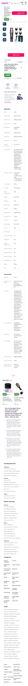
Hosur (17, 627)
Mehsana (10, 640)
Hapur (5, 627)
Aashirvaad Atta (7, 527)
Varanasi (15, 656)
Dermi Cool (6, 498)
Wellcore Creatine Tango (9, 482)
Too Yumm (14, 527)
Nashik (14, 643)
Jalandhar (10, 631)
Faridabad (6, 623)
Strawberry (11, 507)
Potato (11, 513)
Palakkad (6, 645)
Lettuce (12, 520)
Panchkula (11, 645)
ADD (10, 391)
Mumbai (15, 640)
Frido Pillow (12, 496)
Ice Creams (6, 469)
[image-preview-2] (4, 29)
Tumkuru (9, 654)
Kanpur (15, 631)
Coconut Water (14, 487)
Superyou (12, 536)
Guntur (11, 625)
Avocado (6, 507)
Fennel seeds (12, 515)
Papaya (11, 518)
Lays (5, 529)
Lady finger (6, 513)
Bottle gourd (12, 511)
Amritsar (6, 611)
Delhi (17, 620)
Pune (5, 649)
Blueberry (6, 518)
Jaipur (5, 631)
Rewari (12, 649)
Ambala (15, 609)
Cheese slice (7, 549)
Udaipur (14, 654)
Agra (5, 609)
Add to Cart (16, 55)
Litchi (16, 484)
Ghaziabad (11, 623)
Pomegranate (7, 509)
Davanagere (7, 620)
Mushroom (6, 520)
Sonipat (18, 651)
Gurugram (16, 625)
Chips (15, 542)
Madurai (16, 638)
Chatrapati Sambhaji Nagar (10, 616)
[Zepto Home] (5, 3)
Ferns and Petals (16, 538)
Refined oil (15, 551)
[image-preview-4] (4, 40)
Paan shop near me (8, 547)
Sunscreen (12, 469)
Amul (12, 531)
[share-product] (21, 67)
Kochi (15, 634)
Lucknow (6, 638)
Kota (9, 636)
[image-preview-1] (4, 24)
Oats (5, 473)
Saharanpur (6, 651)
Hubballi (6, 629)
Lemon (15, 513)
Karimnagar (6, 634)
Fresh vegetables (8, 551)
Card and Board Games (12, 473)
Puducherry (16, 647)
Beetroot (13, 509)
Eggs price (16, 547)
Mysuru (5, 643)
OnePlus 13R (7, 480)
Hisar (14, 627)
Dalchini (6, 515)
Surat (5, 654)
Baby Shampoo (7, 475)
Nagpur (10, 643)
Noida (18, 643)
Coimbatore (11, 618)
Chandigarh (17, 614)
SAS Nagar (12, 651)
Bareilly (10, 611)
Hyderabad (11, 629)
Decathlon (12, 498)
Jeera (15, 518)
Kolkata (5, 636)
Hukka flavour (10, 545)
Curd (5, 545)
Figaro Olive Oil (10, 529)
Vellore (5, 658)
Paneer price (13, 554)
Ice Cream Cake (7, 471)
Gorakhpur (6, 625)
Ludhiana (11, 638)
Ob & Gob (6, 496)
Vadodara (6, 656)
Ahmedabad (10, 609)
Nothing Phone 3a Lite (9, 484)
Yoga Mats (14, 475)
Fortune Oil (6, 536)
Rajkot (8, 649)
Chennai (6, 618)
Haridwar (10, 627)
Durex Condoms (7, 538)
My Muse (10, 524)
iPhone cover (7, 487)
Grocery (6, 542)
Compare (20, 62)
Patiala (5, 647)
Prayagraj (10, 647)
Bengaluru (6, 614)
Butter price (6, 554)
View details (7, 102)
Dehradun (13, 620)
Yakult (5, 524)
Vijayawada (10, 658)
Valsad (10, 656)
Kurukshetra (14, 636)
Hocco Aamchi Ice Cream (10, 491)
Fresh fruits (13, 549)
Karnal (11, 634)
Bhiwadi (11, 614)
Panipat (16, 645)
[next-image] (22, 50)
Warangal (16, 658)
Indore (16, 629)
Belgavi (15, 611)
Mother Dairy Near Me (9, 533)
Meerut (5, 640)
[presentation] (22, 49)
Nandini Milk (7, 531)
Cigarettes (11, 542)
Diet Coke (6, 489)
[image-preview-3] (4, 34)
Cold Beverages (16, 471)
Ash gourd (6, 511)
